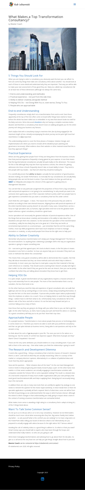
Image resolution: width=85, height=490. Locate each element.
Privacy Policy (14, 466)
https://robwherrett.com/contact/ (46, 443)
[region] (42, 480)
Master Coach (16, 24)
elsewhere (38, 122)
